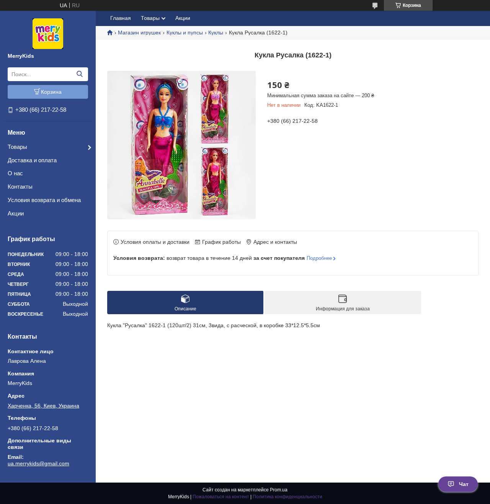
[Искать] (79, 74)
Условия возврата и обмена (44, 200)
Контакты (20, 186)
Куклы (215, 32)
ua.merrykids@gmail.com (38, 463)
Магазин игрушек (139, 32)
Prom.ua (278, 490)
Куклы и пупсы (185, 32)
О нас (15, 173)
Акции (16, 213)
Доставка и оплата (32, 160)
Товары (17, 147)
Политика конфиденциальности (287, 496)
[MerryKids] (48, 33)
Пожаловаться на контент (221, 496)
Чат (464, 484)
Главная (120, 18)
